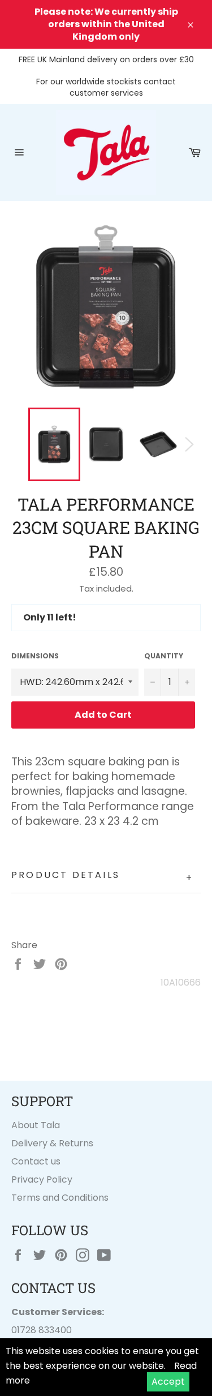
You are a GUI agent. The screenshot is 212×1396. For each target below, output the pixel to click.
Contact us (35, 1161)
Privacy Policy (41, 1179)
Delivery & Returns (52, 1143)
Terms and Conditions (60, 1197)
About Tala (35, 1125)
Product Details (102, 876)
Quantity (163, 656)
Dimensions (35, 656)
